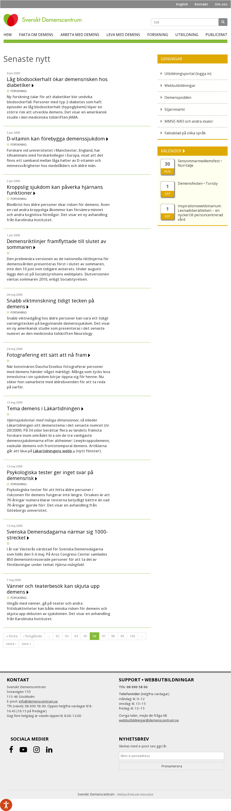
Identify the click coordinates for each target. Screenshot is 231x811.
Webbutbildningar (179, 85)
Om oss (221, 4)
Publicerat (216, 34)
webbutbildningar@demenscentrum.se (149, 720)
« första (12, 636)
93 (67, 636)
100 (132, 636)
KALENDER (171, 150)
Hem (8, 34)
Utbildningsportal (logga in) (187, 73)
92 (57, 636)
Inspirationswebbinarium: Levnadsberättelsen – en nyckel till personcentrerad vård (200, 212)
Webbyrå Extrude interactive (135, 794)
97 (104, 636)
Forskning (157, 34)
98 (113, 636)
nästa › (11, 644)
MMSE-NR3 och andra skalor (188, 121)
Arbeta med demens (79, 34)
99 (122, 636)
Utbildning (186, 34)
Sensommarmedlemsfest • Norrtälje (200, 163)
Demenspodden (177, 97)
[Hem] (44, 20)
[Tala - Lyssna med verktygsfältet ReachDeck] (6, 805)
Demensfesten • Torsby (198, 183)
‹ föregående (32, 636)
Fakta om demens (36, 34)
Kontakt (201, 4)
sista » (26, 644)
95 (85, 636)
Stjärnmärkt (174, 109)
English (182, 4)
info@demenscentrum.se (38, 701)
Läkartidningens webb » (54, 450)
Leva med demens (123, 34)
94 (76, 636)
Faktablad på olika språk (185, 133)
